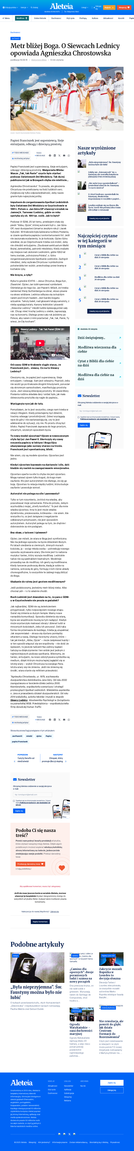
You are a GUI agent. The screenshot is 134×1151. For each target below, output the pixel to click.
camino (75, 956)
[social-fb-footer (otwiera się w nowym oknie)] (64, 1134)
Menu (7, 18)
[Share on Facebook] (50, 155)
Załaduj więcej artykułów (99, 218)
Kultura (95, 18)
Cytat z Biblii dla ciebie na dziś (96, 363)
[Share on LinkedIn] (55, 155)
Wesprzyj (122, 7)
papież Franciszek (20, 741)
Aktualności (108, 18)
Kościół (121, 18)
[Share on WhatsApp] (69, 155)
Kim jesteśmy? (44, 1142)
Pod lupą (83, 18)
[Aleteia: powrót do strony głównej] (61, 6)
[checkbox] (14, 801)
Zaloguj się (98, 7)
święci (15, 956)
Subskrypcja (69, 1093)
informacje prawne (59, 1142)
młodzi (29, 736)
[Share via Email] (64, 155)
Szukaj (35, 7)
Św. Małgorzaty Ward (71, 12)
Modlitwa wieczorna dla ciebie (97, 349)
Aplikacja (67, 1089)
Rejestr (108, 7)
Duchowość (56, 18)
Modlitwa (20, 18)
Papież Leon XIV (108, 956)
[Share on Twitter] (59, 155)
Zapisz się (19, 811)
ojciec (39, 736)
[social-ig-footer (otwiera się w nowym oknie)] (74, 1134)
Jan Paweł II (17, 736)
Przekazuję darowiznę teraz (29, 864)
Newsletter (68, 1086)
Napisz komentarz (40, 921)
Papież (49, 736)
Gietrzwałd (76, 1011)
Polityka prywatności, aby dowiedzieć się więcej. (33, 804)
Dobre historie (40, 18)
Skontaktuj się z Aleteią (99, 1142)
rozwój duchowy (108, 1008)
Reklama (67, 1100)
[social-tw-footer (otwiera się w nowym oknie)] (69, 1134)
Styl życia (70, 18)
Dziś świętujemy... (91, 338)
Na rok (83, 1086)
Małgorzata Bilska (39, 60)
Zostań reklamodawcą (78, 1142)
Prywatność (115, 1142)
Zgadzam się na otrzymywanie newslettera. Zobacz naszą (33, 803)
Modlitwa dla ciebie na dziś (96, 377)
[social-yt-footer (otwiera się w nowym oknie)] (59, 1134)
